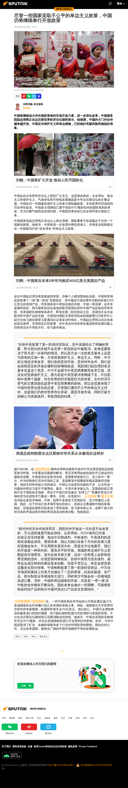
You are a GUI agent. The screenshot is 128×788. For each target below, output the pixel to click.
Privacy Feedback (88, 746)
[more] (110, 186)
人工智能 (90, 496)
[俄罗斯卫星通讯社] (16, 6)
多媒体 (47, 717)
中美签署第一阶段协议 (30, 601)
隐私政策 (72, 746)
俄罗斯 (12, 717)
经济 (18, 636)
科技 (78, 717)
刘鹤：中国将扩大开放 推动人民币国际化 (49, 180)
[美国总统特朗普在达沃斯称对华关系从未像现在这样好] (64, 428)
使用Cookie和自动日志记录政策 (50, 746)
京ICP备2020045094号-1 (61, 765)
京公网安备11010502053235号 (96, 765)
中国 (26, 636)
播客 (56, 717)
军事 (70, 717)
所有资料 (26, 108)
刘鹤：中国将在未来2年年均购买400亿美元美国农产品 (60, 280)
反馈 (30, 746)
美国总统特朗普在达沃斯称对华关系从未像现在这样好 (60, 453)
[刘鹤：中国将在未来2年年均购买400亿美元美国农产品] (64, 255)
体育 (85, 717)
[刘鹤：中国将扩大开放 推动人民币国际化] (64, 154)
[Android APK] (11, 756)
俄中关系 (30, 717)
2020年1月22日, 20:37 (26, 26)
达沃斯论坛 (42, 469)
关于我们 (6, 746)
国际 (20, 717)
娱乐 (92, 717)
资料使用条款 (19, 746)
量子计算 (107, 496)
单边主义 (44, 636)
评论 (34, 636)
